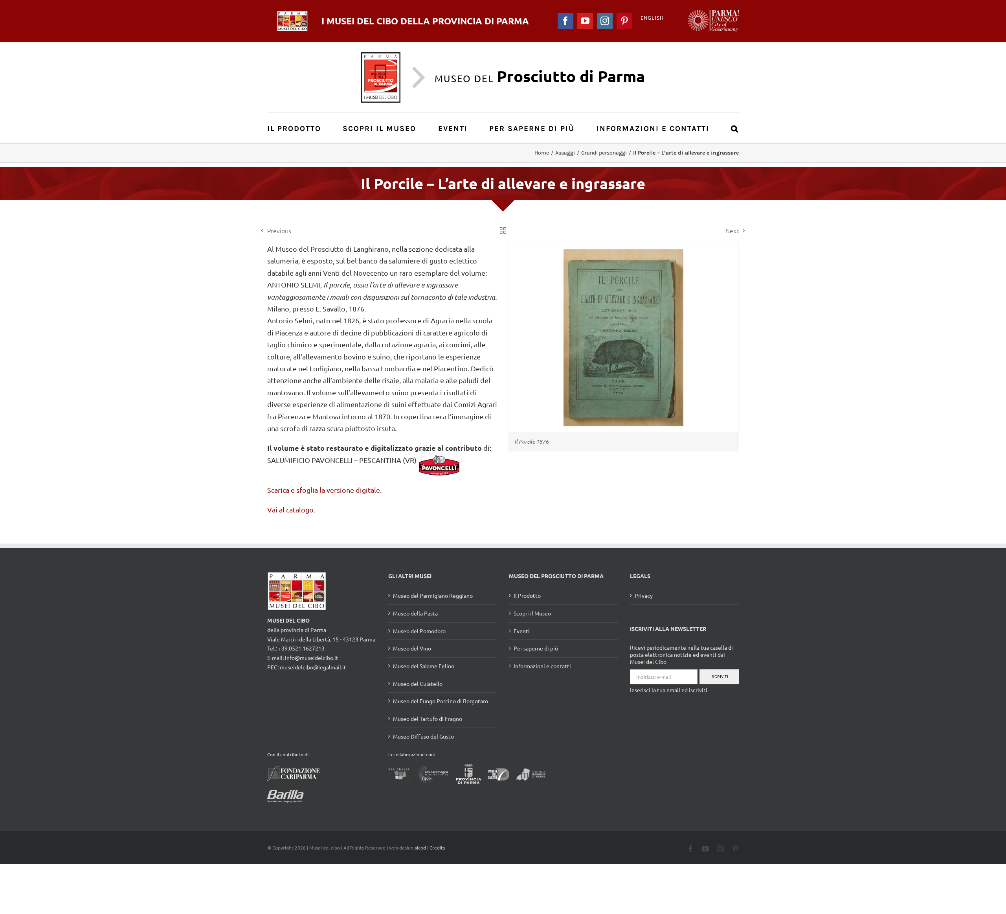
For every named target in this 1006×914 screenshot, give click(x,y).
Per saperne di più (536, 648)
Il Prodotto (527, 595)
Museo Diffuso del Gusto (423, 736)
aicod (420, 847)
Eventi (522, 630)
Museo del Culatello (417, 683)
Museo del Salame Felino (423, 665)
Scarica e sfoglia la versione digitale (323, 490)
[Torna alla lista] (503, 230)
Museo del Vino (412, 648)
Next (732, 230)
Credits (437, 847)
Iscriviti (719, 676)
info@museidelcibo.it (311, 657)
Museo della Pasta (415, 613)
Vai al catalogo (290, 509)
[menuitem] (298, 128)
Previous (279, 230)
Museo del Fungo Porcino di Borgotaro (440, 700)
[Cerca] (735, 128)
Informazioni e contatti (542, 665)
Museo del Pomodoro (419, 630)
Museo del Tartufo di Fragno (427, 718)
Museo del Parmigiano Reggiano (433, 595)
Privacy (644, 595)
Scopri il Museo (532, 613)
